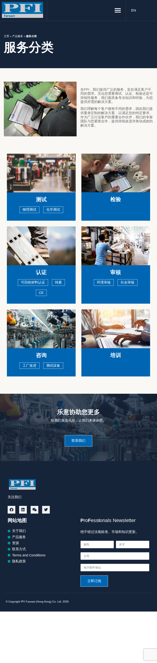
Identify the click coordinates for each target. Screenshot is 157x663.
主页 (6, 36)
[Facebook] (11, 510)
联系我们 (78, 441)
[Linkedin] (23, 510)
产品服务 (17, 36)
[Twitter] (46, 510)
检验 (115, 199)
